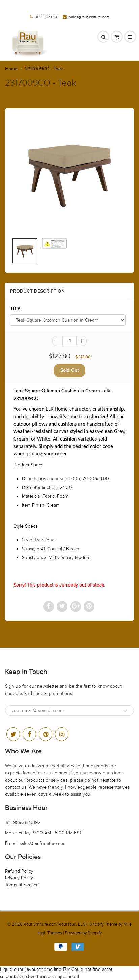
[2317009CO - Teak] (69, 174)
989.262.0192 (47, 17)
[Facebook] (29, 734)
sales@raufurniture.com (89, 17)
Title (15, 308)
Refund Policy (19, 871)
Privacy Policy (19, 878)
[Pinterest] (45, 734)
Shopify (97, 924)
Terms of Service (22, 885)
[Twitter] (13, 734)
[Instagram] (61, 734)
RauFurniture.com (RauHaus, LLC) (55, 924)
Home (11, 69)
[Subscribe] (125, 710)
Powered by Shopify (83, 933)
